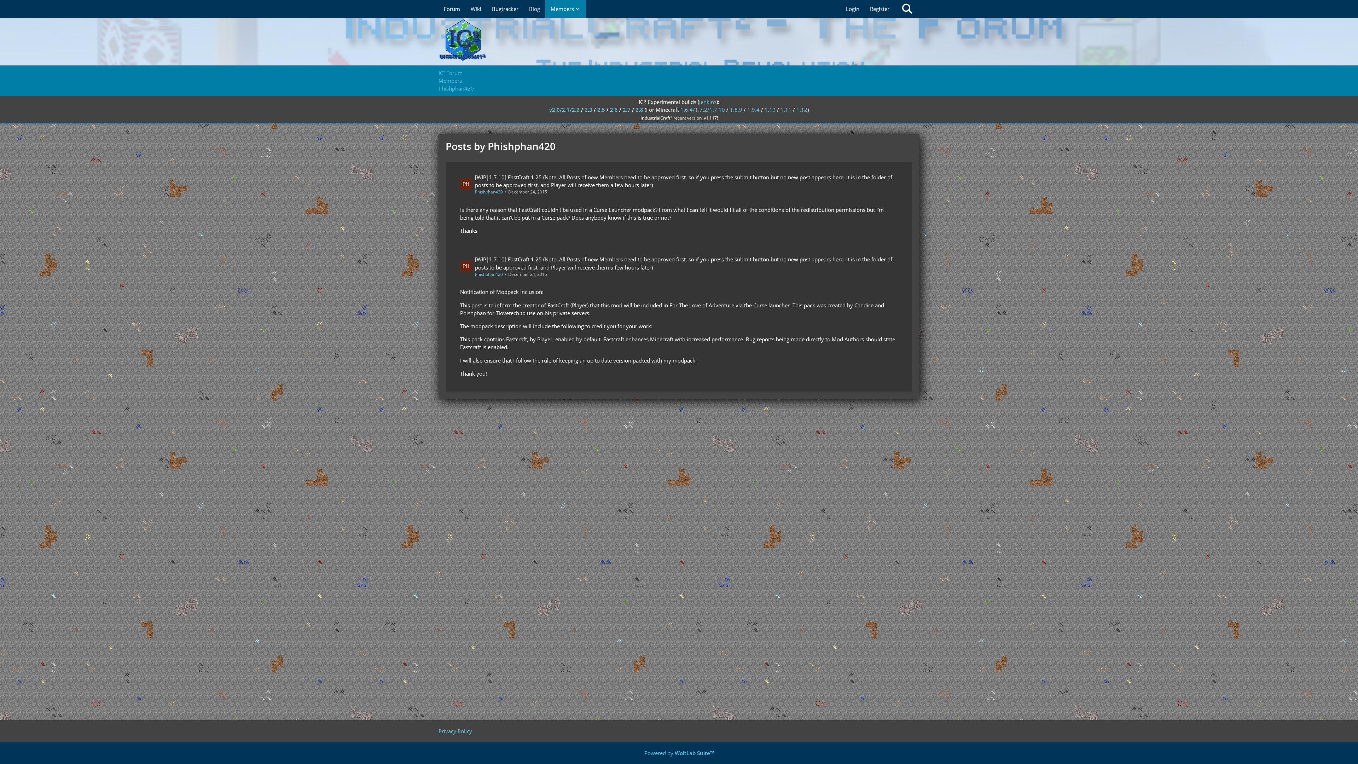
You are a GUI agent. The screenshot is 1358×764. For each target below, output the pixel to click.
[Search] (907, 9)
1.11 (785, 109)
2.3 (588, 109)
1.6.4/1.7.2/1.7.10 (702, 109)
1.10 (770, 109)
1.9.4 (753, 109)
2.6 (614, 109)
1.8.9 (736, 109)
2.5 (601, 109)
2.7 (627, 109)
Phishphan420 (489, 192)
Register (879, 8)
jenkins (707, 101)
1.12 (801, 109)
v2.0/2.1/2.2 (564, 109)
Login (852, 8)
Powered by (679, 753)
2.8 (639, 109)
